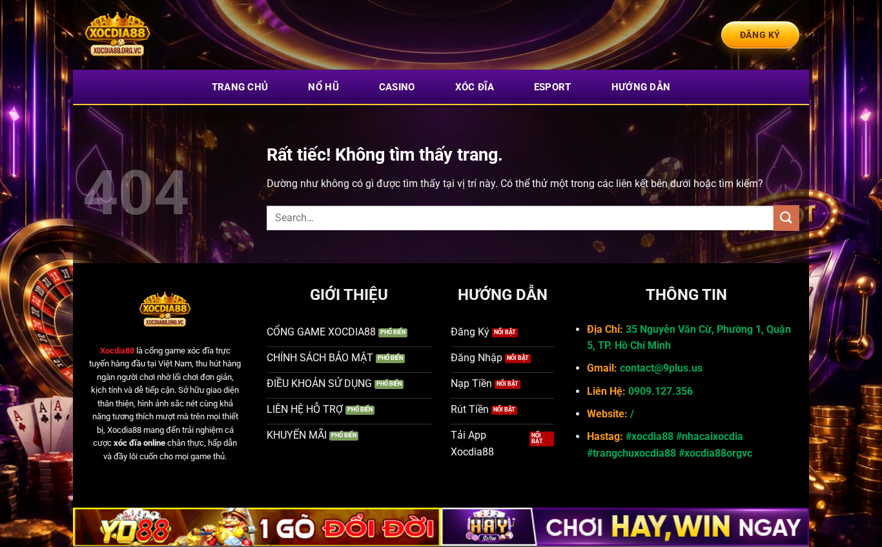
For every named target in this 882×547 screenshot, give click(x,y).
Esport (552, 87)
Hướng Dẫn (641, 87)
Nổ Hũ (323, 87)
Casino (397, 87)
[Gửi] (786, 217)
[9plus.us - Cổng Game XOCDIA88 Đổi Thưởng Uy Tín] (147, 35)
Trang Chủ (240, 87)
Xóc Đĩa (474, 87)
